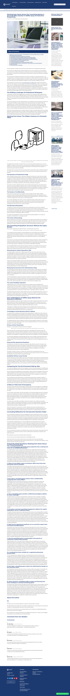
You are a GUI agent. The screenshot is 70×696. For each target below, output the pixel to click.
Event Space (44, 2)
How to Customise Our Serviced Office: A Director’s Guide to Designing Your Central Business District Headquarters (57, 116)
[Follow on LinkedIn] (10, 678)
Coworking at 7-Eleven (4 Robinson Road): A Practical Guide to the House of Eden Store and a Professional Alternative (57, 46)
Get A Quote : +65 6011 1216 (60, 4)
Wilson (53, 50)
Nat (9, 18)
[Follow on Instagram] (16, 678)
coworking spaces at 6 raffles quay (29, 82)
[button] (62, 694)
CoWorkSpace (15, 2)
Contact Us (11, 682)
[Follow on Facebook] (8, 678)
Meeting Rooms (38, 2)
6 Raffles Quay (10, 672)
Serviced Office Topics (58, 122)
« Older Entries (54, 208)
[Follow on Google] (12, 678)
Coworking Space (30, 2)
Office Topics (11, 9)
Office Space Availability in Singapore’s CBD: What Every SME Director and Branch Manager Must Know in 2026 (57, 149)
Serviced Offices (23, 2)
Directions (14, 6)
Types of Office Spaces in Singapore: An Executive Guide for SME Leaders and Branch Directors (57, 182)
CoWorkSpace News (55, 155)
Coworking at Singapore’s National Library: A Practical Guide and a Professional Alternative (57, 84)
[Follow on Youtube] (14, 678)
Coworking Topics (24, 18)
